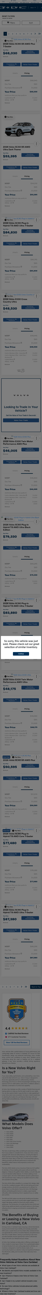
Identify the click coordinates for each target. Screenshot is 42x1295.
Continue (21, 654)
